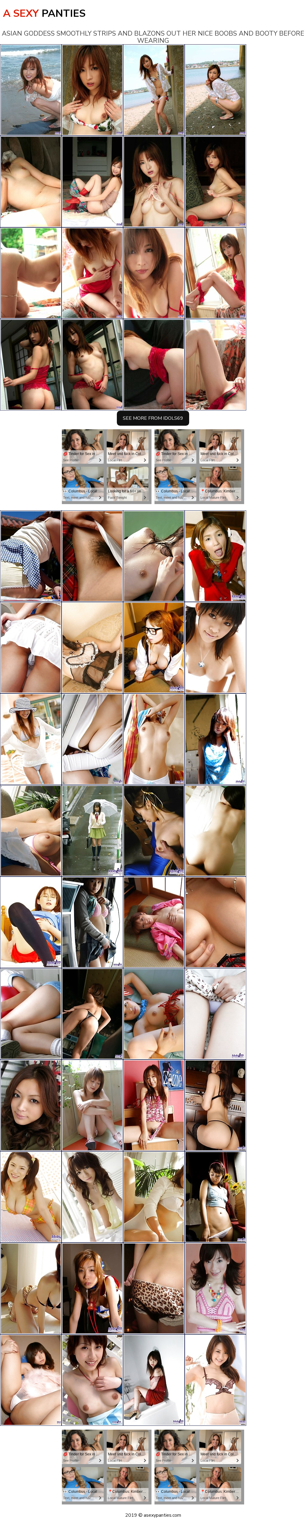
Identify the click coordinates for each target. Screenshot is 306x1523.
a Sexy (44, 13)
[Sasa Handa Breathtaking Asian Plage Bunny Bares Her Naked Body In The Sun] (215, 647)
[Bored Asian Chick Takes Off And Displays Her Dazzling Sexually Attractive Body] (215, 739)
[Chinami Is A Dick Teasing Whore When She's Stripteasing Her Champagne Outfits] (92, 647)
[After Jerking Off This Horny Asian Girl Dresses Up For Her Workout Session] (31, 922)
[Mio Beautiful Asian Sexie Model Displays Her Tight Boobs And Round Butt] (215, 831)
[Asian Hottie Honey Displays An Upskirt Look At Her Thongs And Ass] (154, 1014)
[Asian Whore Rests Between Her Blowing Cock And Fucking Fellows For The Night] (215, 556)
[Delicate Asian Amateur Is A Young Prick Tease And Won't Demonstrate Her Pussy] (154, 739)
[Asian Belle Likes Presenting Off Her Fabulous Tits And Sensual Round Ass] (92, 556)
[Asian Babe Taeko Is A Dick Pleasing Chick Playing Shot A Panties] (154, 922)
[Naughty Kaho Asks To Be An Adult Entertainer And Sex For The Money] (215, 1288)
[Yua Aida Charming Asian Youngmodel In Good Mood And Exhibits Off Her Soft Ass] (154, 1105)
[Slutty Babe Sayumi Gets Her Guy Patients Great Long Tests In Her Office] (92, 1014)
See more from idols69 (153, 418)
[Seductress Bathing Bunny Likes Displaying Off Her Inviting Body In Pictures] (215, 1105)
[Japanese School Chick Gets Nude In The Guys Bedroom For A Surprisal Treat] (154, 1380)
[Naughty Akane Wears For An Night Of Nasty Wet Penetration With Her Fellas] (92, 1288)
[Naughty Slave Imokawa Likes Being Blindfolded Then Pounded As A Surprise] (154, 831)
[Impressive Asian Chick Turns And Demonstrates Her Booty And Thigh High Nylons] (31, 647)
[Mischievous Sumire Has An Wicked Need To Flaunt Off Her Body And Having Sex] (154, 1197)
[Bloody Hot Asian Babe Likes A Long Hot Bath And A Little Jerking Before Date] (31, 1105)
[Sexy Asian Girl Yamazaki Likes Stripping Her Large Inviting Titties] (154, 647)
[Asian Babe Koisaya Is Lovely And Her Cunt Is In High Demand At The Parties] (215, 1014)
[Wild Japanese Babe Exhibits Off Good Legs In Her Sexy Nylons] (31, 556)
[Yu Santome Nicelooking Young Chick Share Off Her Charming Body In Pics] (31, 739)
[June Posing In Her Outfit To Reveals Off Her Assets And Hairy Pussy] (215, 922)
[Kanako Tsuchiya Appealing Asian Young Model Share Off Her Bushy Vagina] (92, 1197)
